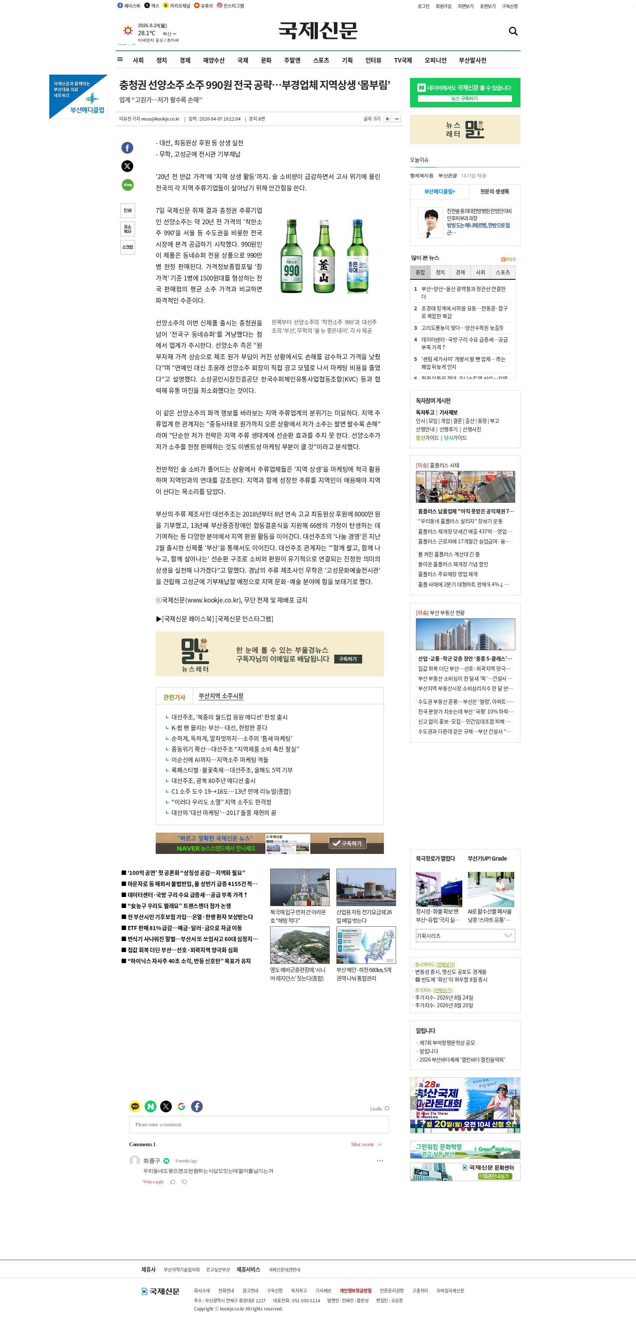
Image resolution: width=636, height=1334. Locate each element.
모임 (433, 420)
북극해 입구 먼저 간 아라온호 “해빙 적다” (298, 916)
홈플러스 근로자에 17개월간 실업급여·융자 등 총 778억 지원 (482, 541)
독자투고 (299, 1290)
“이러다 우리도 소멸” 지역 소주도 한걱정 (221, 801)
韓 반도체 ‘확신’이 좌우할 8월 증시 (451, 979)
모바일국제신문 (450, 1290)
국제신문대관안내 (284, 1269)
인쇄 (127, 211)
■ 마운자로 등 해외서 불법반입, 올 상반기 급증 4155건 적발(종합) (196, 883)
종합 (420, 272)
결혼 (457, 420)
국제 (242, 60)
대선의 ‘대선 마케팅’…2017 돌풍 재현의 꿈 (224, 812)
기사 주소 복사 (127, 230)
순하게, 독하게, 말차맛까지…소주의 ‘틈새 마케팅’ (232, 738)
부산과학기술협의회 (181, 1269)
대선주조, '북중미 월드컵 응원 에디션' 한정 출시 (229, 716)
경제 (185, 60)
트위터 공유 (127, 167)
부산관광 (447, 175)
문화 (266, 60)
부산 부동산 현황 (440, 612)
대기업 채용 (474, 175)
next (516, 1103)
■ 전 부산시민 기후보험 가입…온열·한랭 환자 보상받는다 (187, 916)
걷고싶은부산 (218, 1269)
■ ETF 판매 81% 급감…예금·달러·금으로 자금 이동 (181, 927)
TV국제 (403, 60)
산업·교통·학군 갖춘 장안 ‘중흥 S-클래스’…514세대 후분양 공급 (487, 658)
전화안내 (226, 1290)
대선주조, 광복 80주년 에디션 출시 (214, 780)
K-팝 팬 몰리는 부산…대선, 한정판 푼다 (219, 727)
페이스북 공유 (127, 149)
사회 (138, 60)
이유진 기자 (129, 118)
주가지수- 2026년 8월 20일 (444, 1005)
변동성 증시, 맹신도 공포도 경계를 (451, 971)
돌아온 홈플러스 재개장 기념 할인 (453, 564)
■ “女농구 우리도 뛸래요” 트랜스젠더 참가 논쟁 (176, 905)
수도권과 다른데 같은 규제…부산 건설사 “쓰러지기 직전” (478, 731)
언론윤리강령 (392, 1290)
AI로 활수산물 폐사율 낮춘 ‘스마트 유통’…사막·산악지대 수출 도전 (490, 923)
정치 (161, 60)
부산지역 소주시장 (221, 695)
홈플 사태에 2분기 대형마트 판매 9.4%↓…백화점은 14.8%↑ (483, 584)
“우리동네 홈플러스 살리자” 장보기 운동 (460, 521)
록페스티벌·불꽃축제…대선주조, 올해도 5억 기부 (232, 769)
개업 (445, 420)
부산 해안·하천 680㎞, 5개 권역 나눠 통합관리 (363, 974)
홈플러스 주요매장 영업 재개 (448, 573)
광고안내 (250, 1290)
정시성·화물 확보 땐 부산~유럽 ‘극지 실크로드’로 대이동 (437, 919)
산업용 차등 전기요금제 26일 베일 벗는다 (364, 916)
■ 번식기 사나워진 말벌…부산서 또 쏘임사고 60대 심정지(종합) (194, 939)
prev (414, 1103)
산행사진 (472, 429)
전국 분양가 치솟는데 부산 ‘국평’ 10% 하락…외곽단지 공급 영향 (485, 711)
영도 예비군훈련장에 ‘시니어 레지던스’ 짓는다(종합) (297, 974)
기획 (347, 60)
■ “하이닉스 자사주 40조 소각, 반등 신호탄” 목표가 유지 (186, 961)
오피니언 (435, 60)
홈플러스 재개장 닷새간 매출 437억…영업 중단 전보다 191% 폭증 (487, 531)
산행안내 (425, 429)
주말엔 (292, 60)
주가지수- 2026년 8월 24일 (444, 997)
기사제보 (323, 1290)
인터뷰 (373, 60)
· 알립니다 (427, 1051)
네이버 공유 (127, 186)
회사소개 (202, 1290)
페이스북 (132, 6)
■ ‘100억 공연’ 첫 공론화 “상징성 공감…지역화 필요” (183, 872)
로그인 (424, 6)
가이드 (427, 437)
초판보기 (488, 6)
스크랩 (127, 248)
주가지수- (433, 990)
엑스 (155, 6)
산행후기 (448, 429)
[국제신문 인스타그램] (244, 618)
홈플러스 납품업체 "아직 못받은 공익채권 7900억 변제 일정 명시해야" (492, 511)
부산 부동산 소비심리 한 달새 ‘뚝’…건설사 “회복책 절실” (477, 678)
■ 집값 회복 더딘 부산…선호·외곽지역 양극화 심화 (179, 950)
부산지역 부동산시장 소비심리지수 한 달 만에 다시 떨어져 (478, 688)
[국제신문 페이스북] (188, 618)
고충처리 (420, 1290)
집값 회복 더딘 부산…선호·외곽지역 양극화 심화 (469, 668)
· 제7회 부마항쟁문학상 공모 (445, 1042)
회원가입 (444, 6)
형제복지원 (422, 175)
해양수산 (214, 60)
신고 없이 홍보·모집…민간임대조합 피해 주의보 (469, 721)
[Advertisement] (465, 796)
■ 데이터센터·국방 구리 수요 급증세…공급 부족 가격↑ (184, 894)
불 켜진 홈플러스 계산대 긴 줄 (449, 554)
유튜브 (207, 6)
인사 (420, 420)
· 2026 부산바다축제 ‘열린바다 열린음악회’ (460, 1059)
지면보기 (466, 6)
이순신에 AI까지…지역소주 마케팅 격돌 (220, 759)
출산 (469, 420)
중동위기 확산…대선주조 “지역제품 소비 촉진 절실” (235, 748)
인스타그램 (234, 6)
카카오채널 (180, 6)
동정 (482, 420)
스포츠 (321, 60)
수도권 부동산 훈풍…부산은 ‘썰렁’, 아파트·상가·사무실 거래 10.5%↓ (492, 701)
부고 (494, 420)
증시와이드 (435, 964)
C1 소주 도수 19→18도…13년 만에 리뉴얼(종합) (231, 791)
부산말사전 (472, 60)
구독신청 (510, 6)
